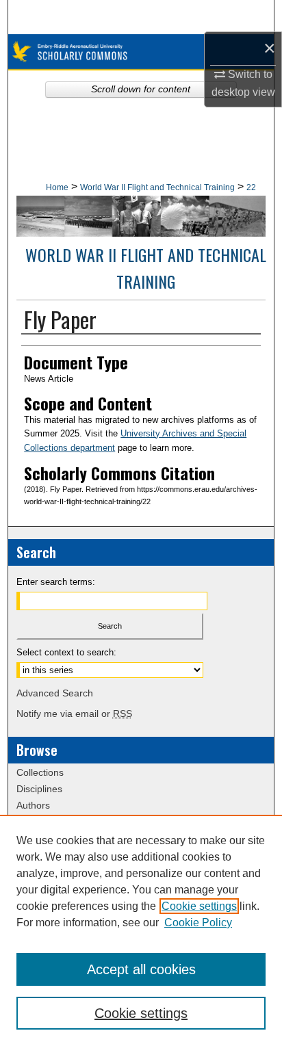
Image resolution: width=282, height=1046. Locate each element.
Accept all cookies (141, 969)
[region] (141, 930)
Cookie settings (199, 906)
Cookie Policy (198, 922)
